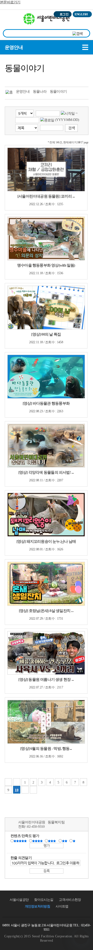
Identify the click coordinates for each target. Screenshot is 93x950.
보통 (52, 841)
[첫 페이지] (8, 782)
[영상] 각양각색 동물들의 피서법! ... (46, 472)
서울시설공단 (19, 900)
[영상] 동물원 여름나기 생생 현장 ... (46, 679)
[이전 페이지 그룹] (16, 782)
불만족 (65, 841)
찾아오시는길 (43, 900)
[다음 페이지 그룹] (25, 790)
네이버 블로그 (27, 78)
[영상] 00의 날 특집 (46, 334)
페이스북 (18, 78)
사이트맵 (62, 906)
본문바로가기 (10, 2)
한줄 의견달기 (21, 858)
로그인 (64, 14)
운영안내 (14, 47)
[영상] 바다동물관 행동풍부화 (46, 403)
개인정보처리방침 (37, 906)
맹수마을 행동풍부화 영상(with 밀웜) (46, 265)
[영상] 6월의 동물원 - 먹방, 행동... (46, 748)
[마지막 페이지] (33, 790)
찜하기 (36, 78)
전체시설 (10, 21)
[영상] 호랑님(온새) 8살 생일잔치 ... (46, 611)
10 (16, 790)
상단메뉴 (84, 23)
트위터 (10, 78)
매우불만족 (74, 841)
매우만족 (21, 841)
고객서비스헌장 (70, 900)
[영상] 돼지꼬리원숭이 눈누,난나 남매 (46, 541)
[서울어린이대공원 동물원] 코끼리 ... (46, 196)
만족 (38, 841)
